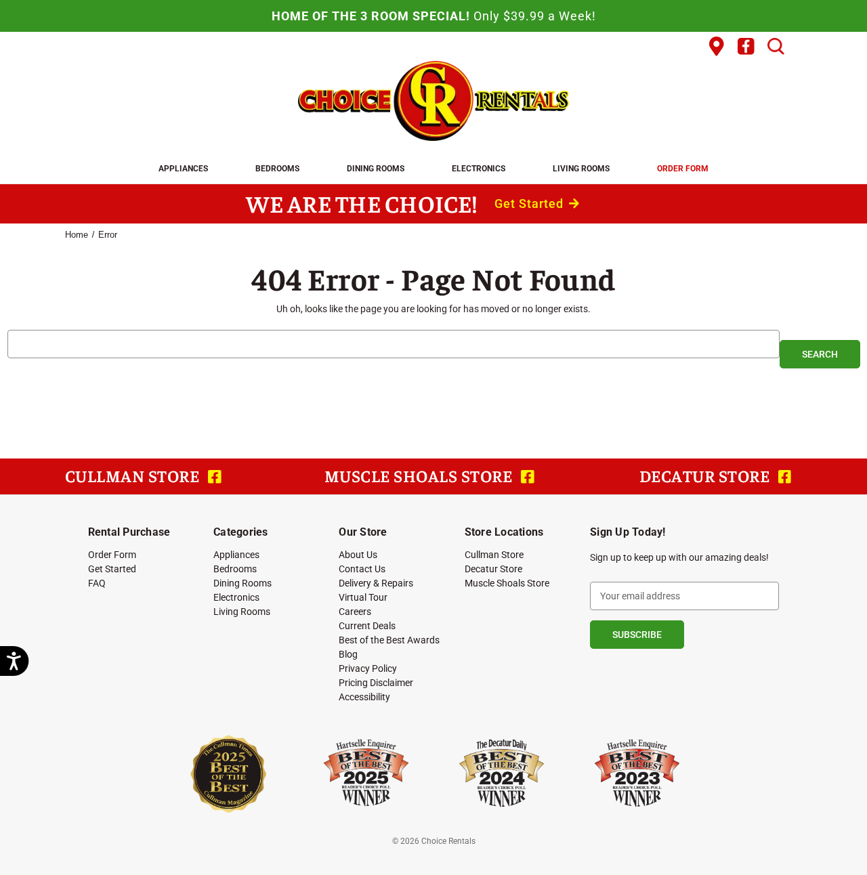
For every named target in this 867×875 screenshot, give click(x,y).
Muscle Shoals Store (507, 582)
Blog (348, 653)
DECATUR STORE (706, 475)
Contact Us (362, 568)
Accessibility (364, 696)
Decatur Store (493, 568)
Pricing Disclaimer (376, 682)
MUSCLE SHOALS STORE (420, 475)
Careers (355, 611)
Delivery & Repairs (376, 582)
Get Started (530, 203)
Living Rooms (581, 168)
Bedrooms (277, 168)
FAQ (97, 582)
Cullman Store (494, 554)
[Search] (776, 46)
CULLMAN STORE (134, 475)
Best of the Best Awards (389, 639)
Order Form (683, 168)
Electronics (478, 168)
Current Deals (367, 625)
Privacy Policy (368, 668)
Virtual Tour (363, 597)
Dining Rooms (375, 168)
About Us (358, 554)
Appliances (183, 168)
